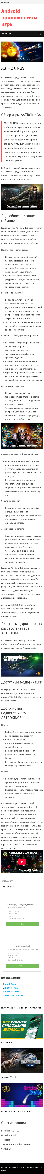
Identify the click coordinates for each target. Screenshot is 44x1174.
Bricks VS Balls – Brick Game (15, 1111)
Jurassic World (8, 1076)
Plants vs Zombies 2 (14, 995)
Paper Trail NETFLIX (10, 1130)
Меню (8, 33)
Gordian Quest (7, 1148)
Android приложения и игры (19, 17)
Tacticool (5, 1139)
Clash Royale (11, 984)
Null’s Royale (11, 987)
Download (20, 924)
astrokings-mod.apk (22, 946)
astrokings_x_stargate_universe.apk (22, 905)
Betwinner (6, 1042)
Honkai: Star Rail (8, 1135)
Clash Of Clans (12, 991)
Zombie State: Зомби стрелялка (16, 1144)
